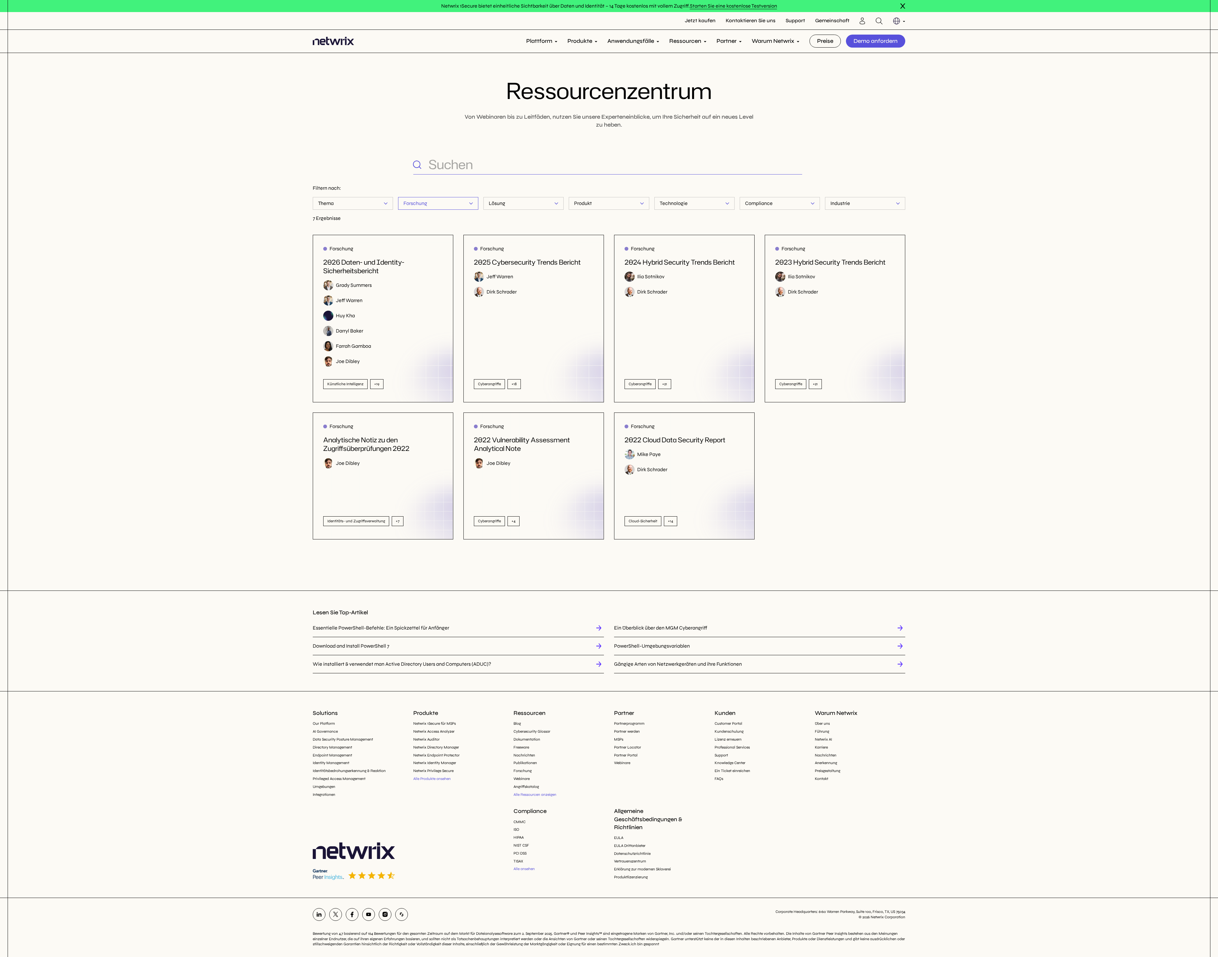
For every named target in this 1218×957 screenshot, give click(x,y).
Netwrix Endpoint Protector (436, 755)
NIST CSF (521, 845)
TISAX (518, 861)
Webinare (522, 778)
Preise (825, 40)
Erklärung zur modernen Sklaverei (642, 869)
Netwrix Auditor (426, 739)
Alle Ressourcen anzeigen (535, 794)
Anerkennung (826, 763)
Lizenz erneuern (728, 739)
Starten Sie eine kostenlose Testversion (733, 6)
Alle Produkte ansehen (432, 778)
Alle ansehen (524, 869)
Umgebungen (324, 786)
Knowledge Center (730, 763)
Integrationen (324, 794)
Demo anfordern (876, 40)
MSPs (618, 739)
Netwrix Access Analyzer (434, 731)
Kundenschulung (729, 731)
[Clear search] (797, 164)
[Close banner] (902, 6)
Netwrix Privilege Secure (433, 771)
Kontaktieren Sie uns (751, 20)
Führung (822, 731)
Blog (517, 723)
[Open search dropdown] (879, 20)
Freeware (521, 747)
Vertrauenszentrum (630, 861)
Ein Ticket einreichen (732, 771)
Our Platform (324, 723)
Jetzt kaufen (700, 20)
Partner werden (627, 731)
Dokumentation (527, 739)
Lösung (497, 203)
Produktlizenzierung (631, 877)
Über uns (822, 723)
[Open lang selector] (899, 20)
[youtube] (368, 914)
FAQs (719, 778)
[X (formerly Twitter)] (335, 914)
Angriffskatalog (526, 786)
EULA (618, 837)
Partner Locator (627, 747)
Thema (326, 203)
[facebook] (352, 914)
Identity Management (331, 763)
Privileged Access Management (339, 778)
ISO (516, 829)
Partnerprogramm (629, 723)
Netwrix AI (823, 739)
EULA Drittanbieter (629, 845)
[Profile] (862, 20)
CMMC (520, 822)
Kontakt (821, 778)
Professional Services (732, 747)
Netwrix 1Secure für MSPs (434, 723)
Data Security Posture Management (343, 739)
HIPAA (519, 837)
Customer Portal (728, 723)
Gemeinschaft (832, 20)
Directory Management (332, 747)
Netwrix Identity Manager (434, 763)
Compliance (759, 203)
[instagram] (385, 914)
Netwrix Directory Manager (436, 747)
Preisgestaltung (827, 771)
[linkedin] (319, 914)
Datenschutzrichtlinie (632, 853)
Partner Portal (626, 755)
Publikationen (525, 763)
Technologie (674, 203)
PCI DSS (520, 853)
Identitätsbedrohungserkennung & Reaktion (349, 771)
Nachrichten (524, 755)
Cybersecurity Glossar (532, 731)
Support (795, 20)
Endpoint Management (332, 755)
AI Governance (325, 731)
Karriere (821, 747)
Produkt (583, 203)
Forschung (415, 203)
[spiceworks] (401, 914)
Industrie (840, 203)
